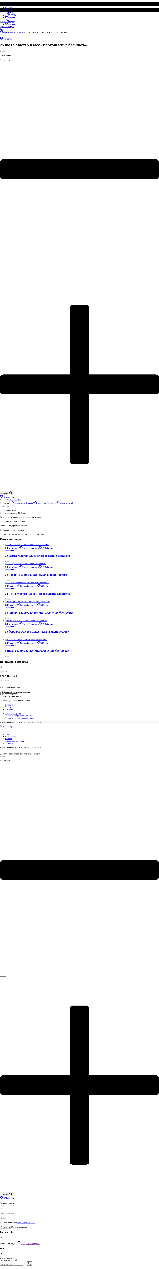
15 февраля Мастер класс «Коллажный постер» (37, 631)
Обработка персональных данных (19, 718)
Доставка (9, 705)
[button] (11, 586)
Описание (4, 506)
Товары (20, 32)
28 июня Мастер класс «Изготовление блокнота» (38, 593)
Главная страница (7, 32)
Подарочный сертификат (15, 10)
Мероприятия (10, 5)
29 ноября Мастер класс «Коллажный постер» (36, 574)
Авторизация (6, 1227)
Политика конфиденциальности (18, 716)
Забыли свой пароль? (26, 1223)
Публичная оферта (13, 713)
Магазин (8, 8)
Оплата (8, 707)
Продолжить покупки (30, 1244)
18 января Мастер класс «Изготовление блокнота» (39, 612)
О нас (7, 3)
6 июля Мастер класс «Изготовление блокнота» (37, 650)
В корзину (5, 494)
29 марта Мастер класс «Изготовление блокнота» (38, 555)
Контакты (9, 709)
